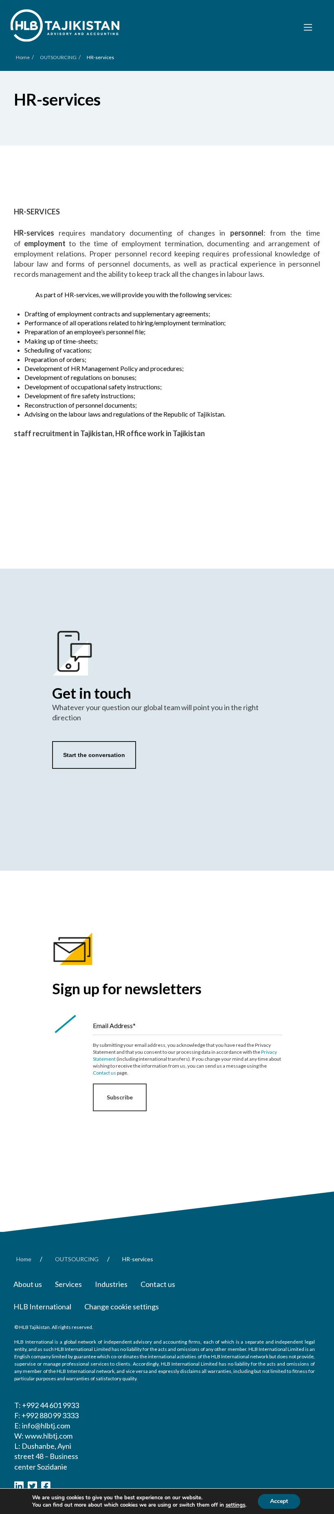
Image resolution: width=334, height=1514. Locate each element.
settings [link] (235, 1505)
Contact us (104, 1073)
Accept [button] (279, 1501)
